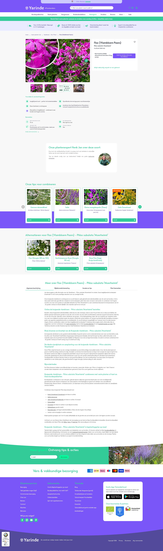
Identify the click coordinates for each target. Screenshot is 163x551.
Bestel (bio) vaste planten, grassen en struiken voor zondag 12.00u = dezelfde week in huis (81, 19)
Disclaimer (128, 540)
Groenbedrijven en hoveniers (83, 494)
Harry (69, 422)
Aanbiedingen (79, 511)
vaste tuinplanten (71, 324)
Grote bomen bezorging (27, 494)
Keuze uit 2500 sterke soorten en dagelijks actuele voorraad (71, 26)
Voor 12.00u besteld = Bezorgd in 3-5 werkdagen (43, 26)
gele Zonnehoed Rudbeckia (56, 399)
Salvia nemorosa (52, 397)
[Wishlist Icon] (134, 42)
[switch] (5, 545)
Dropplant (50, 405)
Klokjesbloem (51, 407)
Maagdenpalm (52, 410)
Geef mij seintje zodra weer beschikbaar (124, 55)
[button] (136, 8)
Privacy (121, 540)
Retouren (23, 511)
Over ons (23, 497)
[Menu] (9, 533)
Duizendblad (51, 402)
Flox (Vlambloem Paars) (66, 34)
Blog (76, 487)
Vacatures (78, 501)
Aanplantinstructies (54, 494)
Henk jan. (75, 422)
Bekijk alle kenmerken (31, 131)
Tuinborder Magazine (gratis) (84, 490)
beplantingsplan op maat (105, 324)
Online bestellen (52, 497)
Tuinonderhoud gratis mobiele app (85, 507)
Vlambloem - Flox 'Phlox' (50, 34)
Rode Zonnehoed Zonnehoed (56, 394)
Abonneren (64, 457)
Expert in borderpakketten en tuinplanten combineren (127, 26)
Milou (65, 422)
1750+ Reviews (80, 1)
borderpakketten (89, 324)
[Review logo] (120, 511)
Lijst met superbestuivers (55, 501)
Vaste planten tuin (36, 34)
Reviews (22, 501)
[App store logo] (114, 496)
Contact (23, 504)
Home (27, 34)
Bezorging (23, 487)
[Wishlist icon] (49, 191)
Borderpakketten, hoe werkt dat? (58, 490)
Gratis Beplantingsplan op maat (58, 487)
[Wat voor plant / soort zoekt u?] (71, 7)
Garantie (77, 504)
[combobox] (91, 7)
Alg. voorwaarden (138, 540)
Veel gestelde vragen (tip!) (28, 490)
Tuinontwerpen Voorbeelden (83, 497)
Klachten (23, 507)
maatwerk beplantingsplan (79, 432)
